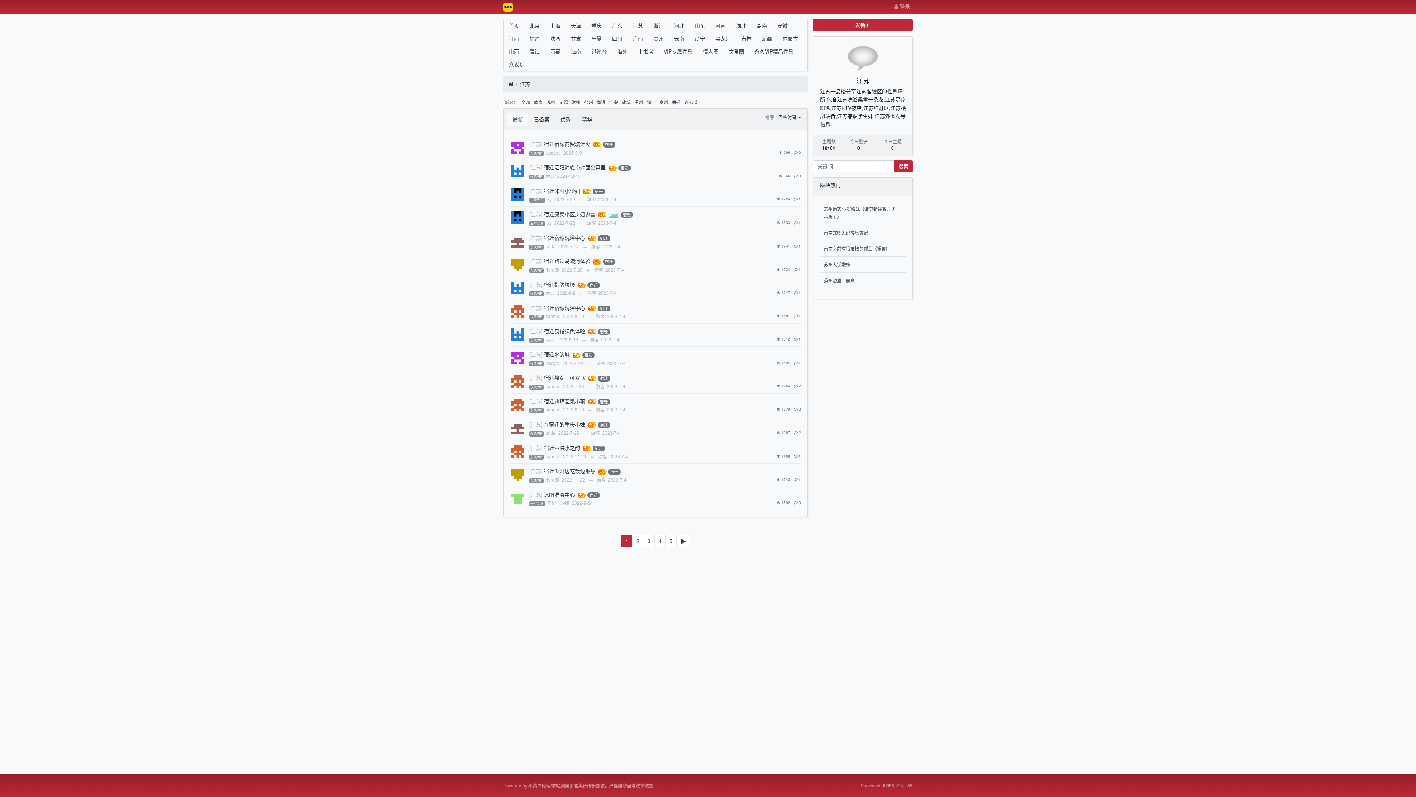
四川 (617, 38)
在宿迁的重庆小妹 (564, 424)
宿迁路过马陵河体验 (567, 261)
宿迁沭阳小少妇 (562, 190)
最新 (518, 119)
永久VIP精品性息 (774, 51)
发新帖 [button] (863, 24)
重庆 (596, 25)
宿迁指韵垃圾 (559, 284)
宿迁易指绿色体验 (564, 331)
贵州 (658, 38)
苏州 (550, 102)
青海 (535, 51)
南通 (601, 102)
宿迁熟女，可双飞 (564, 377)
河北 (679, 25)
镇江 (651, 102)
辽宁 (700, 38)
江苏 (638, 25)
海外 (622, 51)
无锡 (563, 102)
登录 (904, 6)
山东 (700, 25)
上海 (555, 25)
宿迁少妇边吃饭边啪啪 (570, 471)
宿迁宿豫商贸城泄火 (567, 144)
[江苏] (535, 144)
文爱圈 (736, 51)
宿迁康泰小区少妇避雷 (570, 214)
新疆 (767, 38)
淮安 (613, 102)
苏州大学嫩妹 (837, 264)
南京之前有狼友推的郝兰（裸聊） (857, 248)
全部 (525, 102)
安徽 (782, 25)
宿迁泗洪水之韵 (562, 447)
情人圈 (710, 51)
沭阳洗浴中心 (559, 494)
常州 (576, 102)
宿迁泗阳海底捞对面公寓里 (575, 167)
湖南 (762, 25)
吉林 (746, 38)
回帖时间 (787, 117)
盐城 (626, 102)
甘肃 (576, 38)
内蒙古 (790, 38)
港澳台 (599, 51)
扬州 (638, 102)
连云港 (691, 102)
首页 (514, 25)
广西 (638, 38)
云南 (679, 38)
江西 (514, 38)
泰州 (663, 102)
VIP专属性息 (678, 51)
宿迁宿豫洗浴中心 (564, 237)
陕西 (555, 38)
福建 (535, 38)
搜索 (903, 166)
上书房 (645, 51)
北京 (535, 25)
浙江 (658, 25)
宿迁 (676, 102)
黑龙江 (723, 38)
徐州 (588, 102)
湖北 (741, 25)
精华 (587, 119)
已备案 (541, 119)
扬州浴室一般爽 (839, 280)
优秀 (565, 119)
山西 (514, 51)
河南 (720, 25)
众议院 (516, 64)
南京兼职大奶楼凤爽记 (846, 233)
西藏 (555, 51)
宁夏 (596, 38)
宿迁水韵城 (557, 354)
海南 (576, 51)
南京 (538, 102)
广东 (617, 25)
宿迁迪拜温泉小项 (564, 401)
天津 (576, 25)
